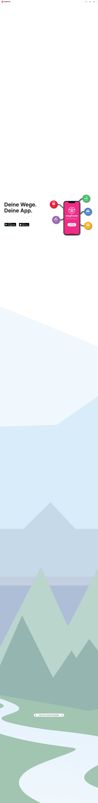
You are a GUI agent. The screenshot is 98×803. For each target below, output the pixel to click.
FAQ (86, 1)
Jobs (90, 1)
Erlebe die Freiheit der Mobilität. (49, 715)
